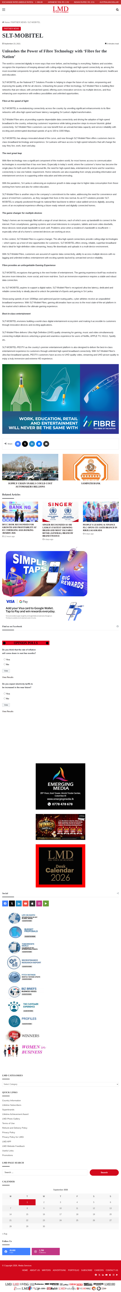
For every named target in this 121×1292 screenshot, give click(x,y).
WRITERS (46, 1270)
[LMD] (60, 9)
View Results (7, 677)
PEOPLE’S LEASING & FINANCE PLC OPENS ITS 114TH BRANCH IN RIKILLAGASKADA (100, 527)
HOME (25, 1270)
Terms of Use (8, 1123)
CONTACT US (112, 1270)
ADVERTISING (59, 1270)
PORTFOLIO (73, 1270)
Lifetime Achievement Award (15, 1114)
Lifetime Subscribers (11, 1105)
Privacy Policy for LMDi (13, 1137)
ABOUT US (35, 1270)
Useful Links (8, 1151)
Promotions (7, 1155)
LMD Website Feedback (13, 1146)
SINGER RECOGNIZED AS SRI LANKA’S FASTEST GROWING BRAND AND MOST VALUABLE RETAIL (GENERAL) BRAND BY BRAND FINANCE (57, 530)
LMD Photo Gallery (11, 1119)
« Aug (4, 1234)
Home (7, 22)
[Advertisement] (60, 738)
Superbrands (8, 1110)
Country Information (11, 1100)
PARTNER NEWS (18, 22)
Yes (8, 659)
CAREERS (99, 1270)
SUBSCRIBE (86, 1270)
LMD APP (6, 1142)
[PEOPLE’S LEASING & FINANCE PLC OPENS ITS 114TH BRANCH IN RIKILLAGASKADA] (101, 512)
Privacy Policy (8, 1132)
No (7, 664)
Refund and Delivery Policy (14, 1128)
